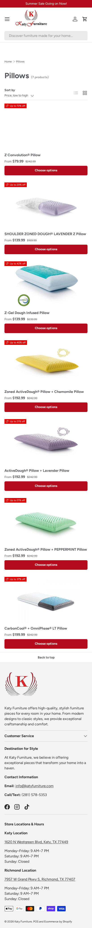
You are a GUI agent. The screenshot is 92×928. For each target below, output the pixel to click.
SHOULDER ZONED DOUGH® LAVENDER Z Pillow (45, 234)
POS (35, 921)
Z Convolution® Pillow (22, 155)
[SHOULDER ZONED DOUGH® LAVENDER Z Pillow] (46, 205)
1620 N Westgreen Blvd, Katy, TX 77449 (36, 842)
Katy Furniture (23, 921)
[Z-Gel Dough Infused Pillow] (46, 284)
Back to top (46, 657)
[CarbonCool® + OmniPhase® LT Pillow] (46, 600)
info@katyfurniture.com (34, 786)
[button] (85, 19)
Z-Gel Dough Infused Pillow (26, 313)
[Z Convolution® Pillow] (46, 127)
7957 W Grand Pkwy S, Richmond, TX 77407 (39, 879)
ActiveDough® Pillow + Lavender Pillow (36, 470)
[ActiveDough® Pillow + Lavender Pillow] (46, 442)
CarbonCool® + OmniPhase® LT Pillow (35, 628)
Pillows (20, 61)
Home (8, 61)
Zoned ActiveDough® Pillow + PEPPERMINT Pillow (45, 549)
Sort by (9, 90)
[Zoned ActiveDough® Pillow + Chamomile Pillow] (46, 363)
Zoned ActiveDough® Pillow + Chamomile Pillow (44, 392)
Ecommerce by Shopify (58, 921)
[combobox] (46, 35)
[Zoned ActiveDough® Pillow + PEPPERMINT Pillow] (46, 521)
